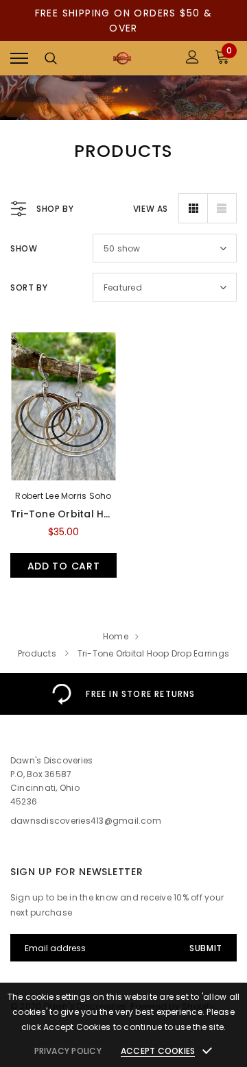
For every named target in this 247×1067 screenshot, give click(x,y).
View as (150, 208)
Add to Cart (63, 566)
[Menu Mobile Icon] (19, 58)
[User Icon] (192, 59)
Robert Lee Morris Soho (63, 496)
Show (23, 248)
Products (37, 653)
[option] (123, 694)
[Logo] (121, 58)
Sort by (28, 287)
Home (115, 636)
